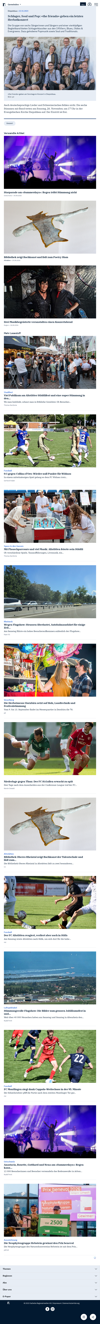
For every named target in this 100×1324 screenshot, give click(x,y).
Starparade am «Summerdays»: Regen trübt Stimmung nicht (40, 192)
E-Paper (7, 1296)
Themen (7, 1269)
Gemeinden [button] (13, 4)
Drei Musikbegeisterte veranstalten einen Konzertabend (38, 322)
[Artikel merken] (84, 1317)
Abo (83, 4)
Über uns (7, 1289)
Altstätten (7, 260)
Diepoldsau (12, 11)
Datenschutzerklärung (71, 1303)
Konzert (10, 123)
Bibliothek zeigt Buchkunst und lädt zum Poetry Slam (36, 257)
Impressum (57, 1303)
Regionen (7, 1275)
